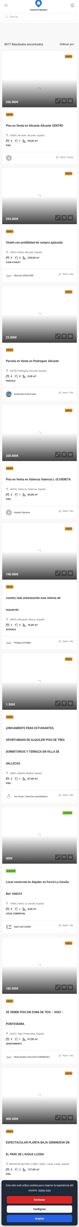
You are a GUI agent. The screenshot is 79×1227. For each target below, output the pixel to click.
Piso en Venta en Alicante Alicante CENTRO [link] (34, 125)
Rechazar (39, 1199)
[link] (39, 79)
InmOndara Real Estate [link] (25, 394)
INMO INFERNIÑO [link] (22, 927)
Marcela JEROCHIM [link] (23, 275)
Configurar (39, 1209)
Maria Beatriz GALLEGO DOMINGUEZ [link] (32, 1057)
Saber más (44, 1190)
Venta (10, 115)
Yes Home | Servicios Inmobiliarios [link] (31, 796)
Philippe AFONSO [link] (22, 643)
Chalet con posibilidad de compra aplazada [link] (34, 242)
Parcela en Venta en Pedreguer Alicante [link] (32, 361)
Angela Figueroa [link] (22, 512)
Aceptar (39, 1218)
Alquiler (11, 871)
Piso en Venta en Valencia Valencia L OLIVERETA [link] (38, 479)
